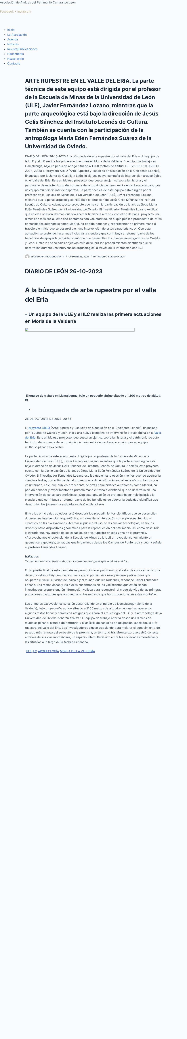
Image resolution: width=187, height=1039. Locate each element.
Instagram (24, 11)
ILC (35, 651)
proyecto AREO (39, 428)
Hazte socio (15, 58)
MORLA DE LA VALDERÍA (77, 651)
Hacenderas (15, 54)
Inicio (11, 30)
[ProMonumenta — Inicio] (18, 20)
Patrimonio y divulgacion (109, 256)
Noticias (13, 44)
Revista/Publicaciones (22, 49)
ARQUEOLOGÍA (48, 651)
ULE (29, 651)
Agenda (12, 39)
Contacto (13, 63)
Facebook (7, 11)
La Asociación (17, 34)
